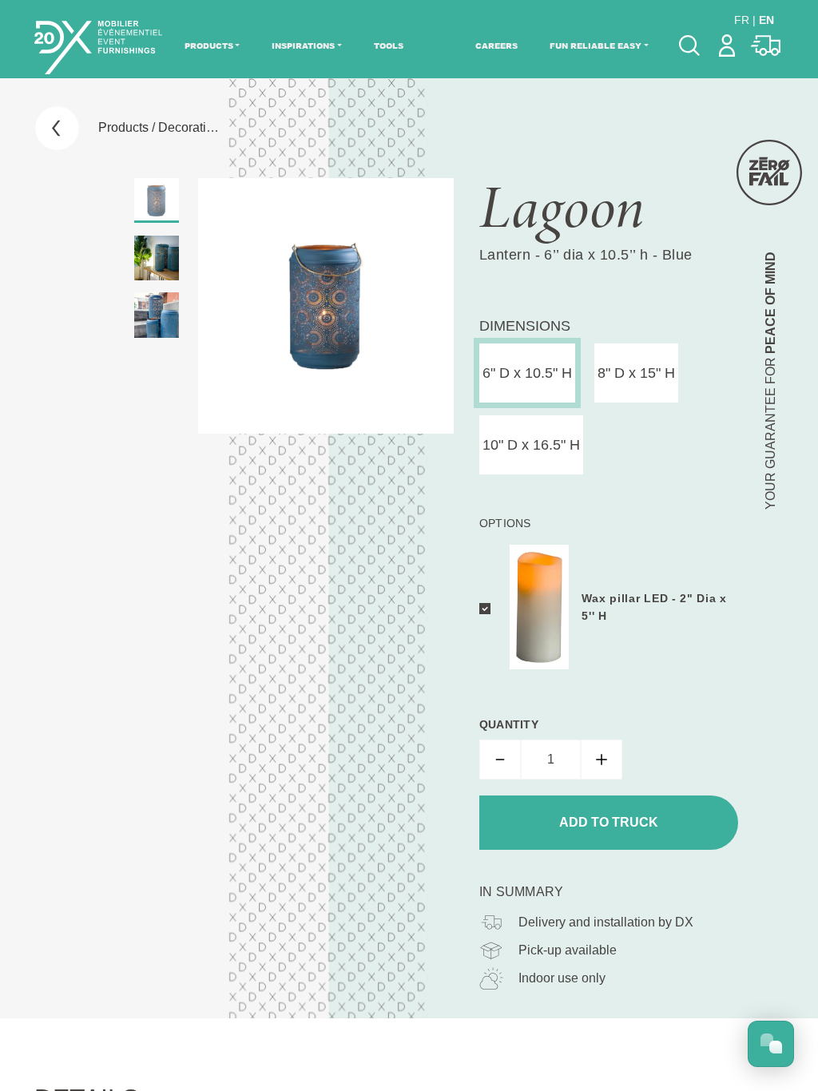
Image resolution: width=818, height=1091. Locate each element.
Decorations (192, 127)
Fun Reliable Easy (595, 45)
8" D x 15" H (636, 373)
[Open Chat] (771, 1044)
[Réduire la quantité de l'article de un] (500, 760)
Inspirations (303, 45)
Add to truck (608, 822)
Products (209, 45)
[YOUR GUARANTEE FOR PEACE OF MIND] (769, 172)
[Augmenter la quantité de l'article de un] (601, 760)
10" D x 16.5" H (531, 445)
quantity (508, 724)
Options (505, 523)
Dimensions (524, 326)
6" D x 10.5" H (527, 373)
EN (766, 20)
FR (741, 20)
